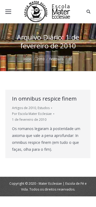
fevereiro (56, 59)
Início (27, 59)
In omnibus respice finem (44, 98)
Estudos (44, 108)
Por (32, 113)
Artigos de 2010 (24, 108)
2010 (40, 59)
